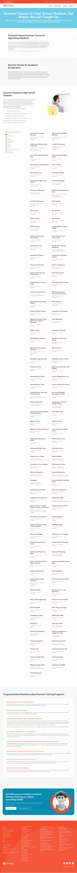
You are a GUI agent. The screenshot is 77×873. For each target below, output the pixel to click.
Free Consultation (7, 1)
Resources (71, 6)
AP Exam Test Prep (25, 842)
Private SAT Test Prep (25, 831)
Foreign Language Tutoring (45, 832)
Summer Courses (43, 841)
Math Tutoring (43, 828)
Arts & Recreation (10, 152)
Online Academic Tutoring (45, 848)
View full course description (35, 159)
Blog (52, 1)
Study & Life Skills (10, 150)
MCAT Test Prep (24, 860)
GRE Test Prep (24, 855)
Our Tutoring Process (7, 835)
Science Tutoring (43, 829)
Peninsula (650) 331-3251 (24, 808)
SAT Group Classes (25, 834)
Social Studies (9, 142)
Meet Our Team (6, 834)
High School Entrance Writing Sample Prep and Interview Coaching (10, 852)
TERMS (72, 866)
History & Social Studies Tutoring (46, 831)
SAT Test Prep (24, 828)
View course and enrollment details (37, 137)
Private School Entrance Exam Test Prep (28, 847)
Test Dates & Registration (64, 840)
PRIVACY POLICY (66, 866)
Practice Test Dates (63, 829)
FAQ (3, 839)
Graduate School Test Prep (26, 854)
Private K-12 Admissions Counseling (66, 847)
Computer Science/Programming (13, 149)
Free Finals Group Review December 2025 (47, 850)
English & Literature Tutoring (46, 834)
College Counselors (63, 843)
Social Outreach (6, 832)
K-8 (7, 137)
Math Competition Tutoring (45, 840)
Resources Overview (63, 828)
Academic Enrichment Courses (46, 846)
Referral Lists (61, 841)
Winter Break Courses (44, 843)
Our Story (5, 828)
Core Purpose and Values (8, 831)
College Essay (5, 847)
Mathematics (9, 145)
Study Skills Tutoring (44, 835)
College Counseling (7, 846)
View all (8, 134)
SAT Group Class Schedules (64, 831)
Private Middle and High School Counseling (9, 849)
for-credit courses (27, 118)
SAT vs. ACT (23, 839)
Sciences (8, 147)
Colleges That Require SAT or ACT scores (66, 833)
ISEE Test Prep (24, 849)
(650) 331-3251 (59, 1)
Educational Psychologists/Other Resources (65, 845)
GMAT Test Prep (24, 857)
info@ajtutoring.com (69, 1)
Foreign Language (10, 140)
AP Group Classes (25, 845)
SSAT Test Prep (24, 852)
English (8, 144)
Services (50, 6)
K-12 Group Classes (10, 135)
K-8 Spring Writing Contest (45, 845)
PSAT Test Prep (24, 832)
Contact (4, 837)
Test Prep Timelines (63, 838)
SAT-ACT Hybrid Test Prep (26, 840)
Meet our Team (57, 6)
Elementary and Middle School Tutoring (46, 838)
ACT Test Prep (24, 837)
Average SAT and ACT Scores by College (65, 836)
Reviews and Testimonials (8, 829)
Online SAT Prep (24, 835)
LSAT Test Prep (24, 858)
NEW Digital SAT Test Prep (26, 829)
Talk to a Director (11, 808)
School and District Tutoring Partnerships (64, 849)
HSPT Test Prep (24, 851)
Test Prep (8, 139)
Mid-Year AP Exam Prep (26, 843)
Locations (65, 6)
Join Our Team (5, 842)
